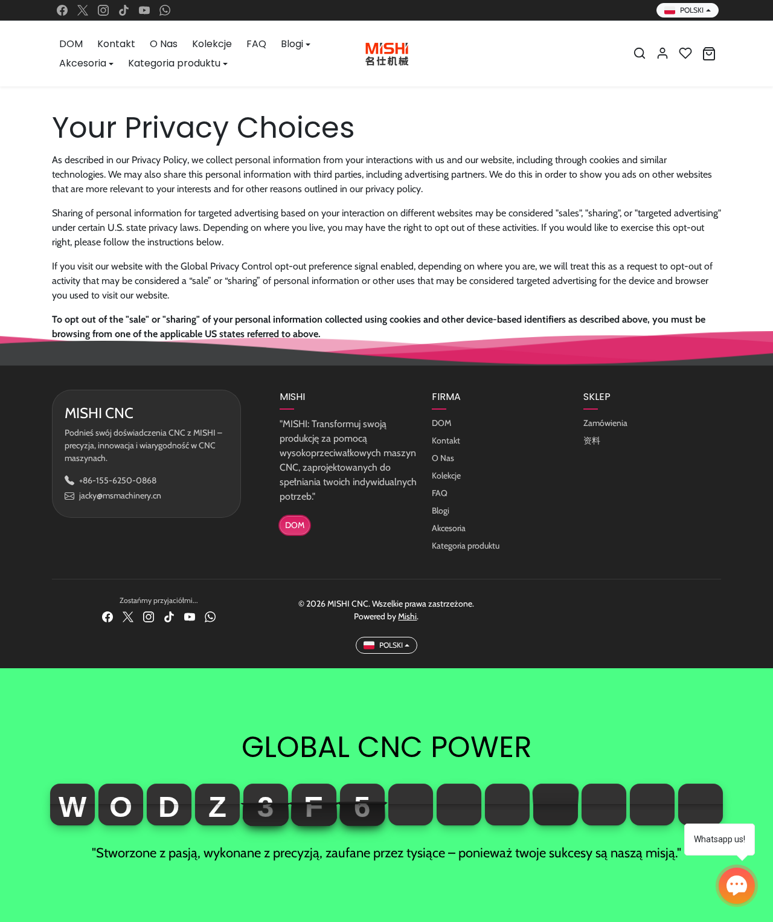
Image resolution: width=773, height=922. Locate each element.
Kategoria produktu (465, 545)
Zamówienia (605, 422)
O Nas (164, 44)
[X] (82, 10)
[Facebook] (62, 10)
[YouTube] (144, 10)
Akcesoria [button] (82, 63)
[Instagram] (103, 10)
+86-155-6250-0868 (117, 480)
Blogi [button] (292, 44)
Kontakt (116, 44)
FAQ (256, 44)
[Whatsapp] (165, 10)
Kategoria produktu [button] (174, 63)
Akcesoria (449, 528)
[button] (639, 53)
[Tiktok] (124, 10)
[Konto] (662, 53)
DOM (71, 44)
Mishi (407, 616)
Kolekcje (212, 44)
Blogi (440, 510)
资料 (591, 440)
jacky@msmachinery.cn (120, 495)
